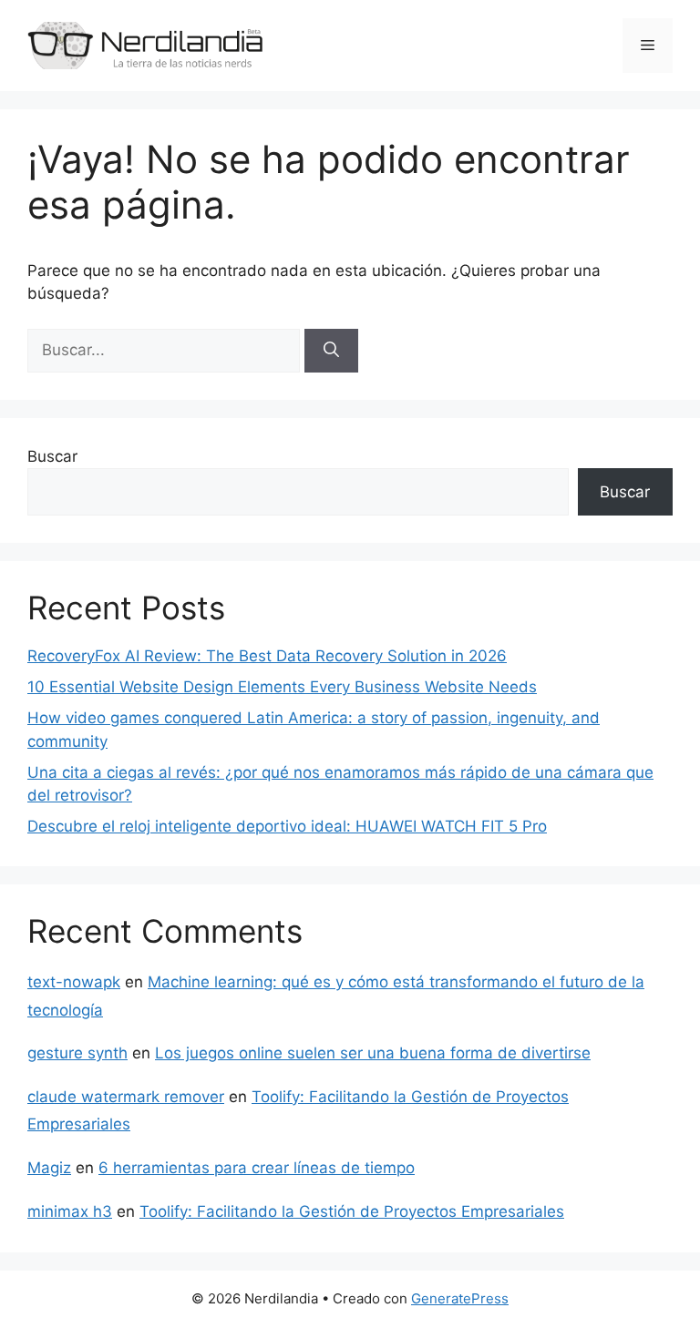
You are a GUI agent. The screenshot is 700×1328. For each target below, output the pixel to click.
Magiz (49, 1168)
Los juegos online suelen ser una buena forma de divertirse (373, 1053)
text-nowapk (73, 982)
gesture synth (77, 1053)
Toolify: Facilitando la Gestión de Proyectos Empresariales (351, 1211)
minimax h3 (69, 1211)
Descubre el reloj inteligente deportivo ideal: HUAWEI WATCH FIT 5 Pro (287, 826)
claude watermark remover (125, 1097)
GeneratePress (460, 1298)
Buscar (52, 456)
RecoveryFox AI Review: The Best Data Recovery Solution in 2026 (267, 656)
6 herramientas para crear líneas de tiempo (256, 1168)
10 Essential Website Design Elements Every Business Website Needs (282, 687)
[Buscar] (331, 351)
